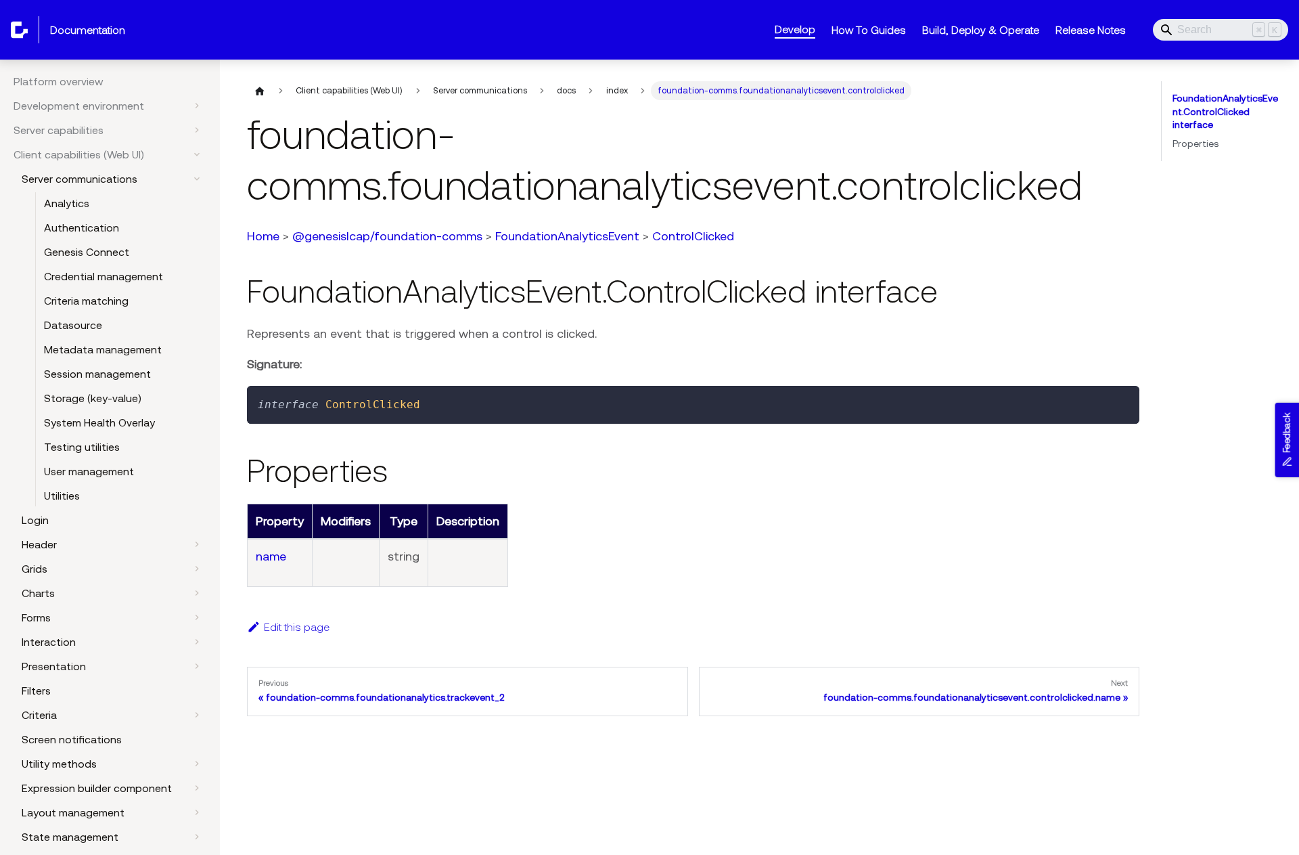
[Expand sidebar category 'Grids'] (197, 568)
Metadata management (103, 349)
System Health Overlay (99, 422)
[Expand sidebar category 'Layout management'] (197, 812)
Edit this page (296, 627)
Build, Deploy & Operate (980, 30)
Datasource (73, 325)
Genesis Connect (86, 252)
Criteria (39, 715)
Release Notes (1090, 30)
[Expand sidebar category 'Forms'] (197, 617)
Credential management (103, 276)
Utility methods (59, 764)
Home (263, 236)
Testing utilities (82, 447)
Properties (1195, 143)
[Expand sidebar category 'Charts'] (197, 593)
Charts (38, 593)
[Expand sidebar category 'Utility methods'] (197, 763)
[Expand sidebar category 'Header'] (197, 544)
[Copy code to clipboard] (1123, 402)
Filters (36, 690)
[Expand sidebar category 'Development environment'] (197, 105)
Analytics (66, 203)
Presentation (54, 666)
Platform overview (59, 81)
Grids (34, 569)
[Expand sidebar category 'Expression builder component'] (197, 788)
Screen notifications (72, 739)
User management (89, 471)
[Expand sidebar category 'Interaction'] (197, 642)
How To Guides (868, 30)
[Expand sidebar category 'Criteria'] (197, 715)
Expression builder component (97, 788)
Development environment (79, 106)
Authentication (81, 227)
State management (70, 837)
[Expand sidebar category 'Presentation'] (197, 666)
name (271, 556)
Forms (36, 617)
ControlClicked (693, 236)
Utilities (62, 495)
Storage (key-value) (92, 398)
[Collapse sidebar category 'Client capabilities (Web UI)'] (197, 154)
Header (39, 544)
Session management (97, 374)
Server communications (79, 179)
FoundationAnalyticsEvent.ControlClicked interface (1225, 111)
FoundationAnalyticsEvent (567, 236)
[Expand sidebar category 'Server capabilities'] (197, 130)
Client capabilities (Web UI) (79, 154)
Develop (795, 29)
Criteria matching (86, 300)
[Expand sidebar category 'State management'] (197, 837)
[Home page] (260, 90)
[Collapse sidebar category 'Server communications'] (197, 179)
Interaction (49, 642)
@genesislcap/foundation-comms (387, 236)
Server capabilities (59, 130)
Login (35, 520)
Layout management (73, 812)
